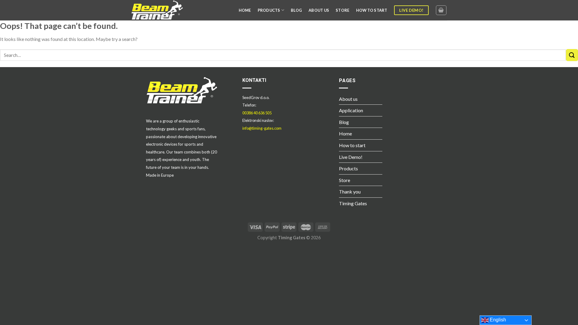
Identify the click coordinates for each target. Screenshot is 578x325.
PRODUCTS (269, 10)
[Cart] (441, 10)
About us (348, 99)
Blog (344, 122)
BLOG (296, 10)
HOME (245, 10)
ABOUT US (319, 10)
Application (351, 110)
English (497, 319)
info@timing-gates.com (261, 128)
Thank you (350, 191)
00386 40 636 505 (257, 112)
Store (344, 180)
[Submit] (572, 55)
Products (348, 168)
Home (345, 133)
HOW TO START (371, 10)
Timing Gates (353, 203)
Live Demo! (350, 157)
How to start (352, 145)
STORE (342, 10)
